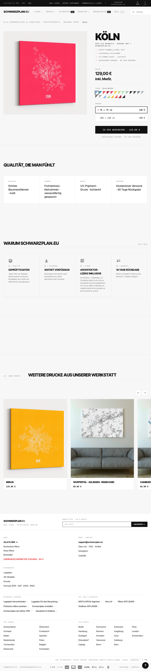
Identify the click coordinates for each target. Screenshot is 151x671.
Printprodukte (52, 22)
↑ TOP (144, 660)
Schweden (44, 649)
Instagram (83, 551)
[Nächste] (144, 392)
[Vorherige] (138, 392)
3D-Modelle (9, 577)
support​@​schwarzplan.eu (118, 3)
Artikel (98, 546)
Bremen (100, 631)
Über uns (82, 546)
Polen (41, 640)
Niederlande (9, 640)
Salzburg (118, 640)
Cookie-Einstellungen (110, 660)
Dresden (100, 635)
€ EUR (137, 3)
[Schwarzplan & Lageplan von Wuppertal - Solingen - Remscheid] (102, 444)
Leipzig (81, 644)
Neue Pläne (9, 550)
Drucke (7, 581)
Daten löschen (80, 660)
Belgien (42, 644)
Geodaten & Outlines (46, 611)
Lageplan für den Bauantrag (45, 601)
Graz (116, 635)
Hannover (101, 640)
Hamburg (82, 631)
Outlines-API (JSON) (88, 606)
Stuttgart (82, 635)
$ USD (145, 3)
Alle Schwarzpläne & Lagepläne (22, 22)
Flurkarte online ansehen (16, 606)
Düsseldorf (83, 640)
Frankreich (44, 631)
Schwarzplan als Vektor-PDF (18, 611)
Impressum (93, 660)
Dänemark (8, 649)
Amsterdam (137, 635)
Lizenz (125, 660)
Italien (6, 635)
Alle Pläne (11, 542)
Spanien (43, 635)
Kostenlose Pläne (11, 546)
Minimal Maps (71, 22)
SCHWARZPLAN (16, 11)
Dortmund (101, 627)
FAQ (91, 546)
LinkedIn (82, 555)
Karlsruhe (118, 627)
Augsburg (118, 631)
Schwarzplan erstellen (43, 606)
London (135, 631)
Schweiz (8, 631)
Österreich (44, 627)
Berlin (81, 627)
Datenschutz (66, 660)
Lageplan (8, 572)
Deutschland (9, 627)
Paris (134, 627)
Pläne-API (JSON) (127, 601)
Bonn (98, 644)
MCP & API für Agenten (90, 601)
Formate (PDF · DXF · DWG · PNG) (19, 585)
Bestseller (8, 554)
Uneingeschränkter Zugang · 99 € (24, 559)
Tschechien (9, 644)
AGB (57, 660)
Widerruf (135, 660)
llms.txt (109, 601)
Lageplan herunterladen (16, 601)
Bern (116, 644)
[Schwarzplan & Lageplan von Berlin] (35, 444)
